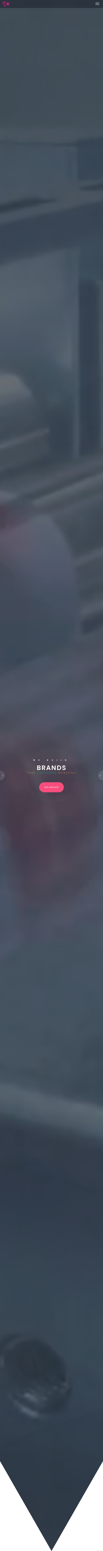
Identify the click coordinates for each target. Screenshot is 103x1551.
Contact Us (39, 787)
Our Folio (65, 787)
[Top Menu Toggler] (97, 4)
